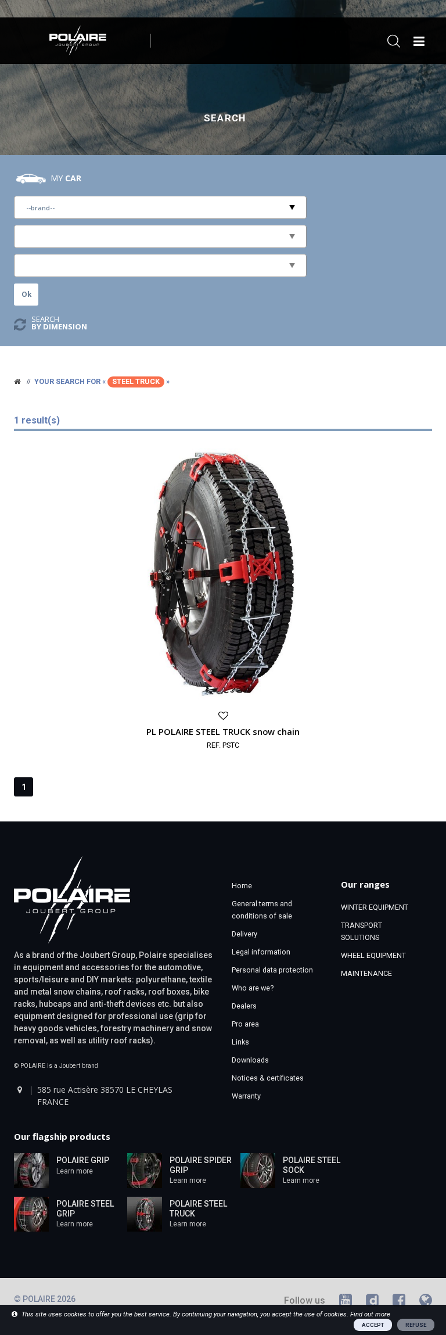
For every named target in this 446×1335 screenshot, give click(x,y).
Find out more (370, 1314)
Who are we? (253, 988)
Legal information (261, 952)
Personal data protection (272, 970)
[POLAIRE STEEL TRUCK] (144, 1213)
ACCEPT (373, 1325)
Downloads (250, 1060)
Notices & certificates (268, 1078)
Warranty (246, 1096)
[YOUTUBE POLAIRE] (345, 1302)
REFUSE (415, 1325)
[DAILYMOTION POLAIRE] (372, 1302)
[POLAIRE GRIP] (31, 1169)
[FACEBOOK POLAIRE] (399, 1302)
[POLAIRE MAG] (425, 1302)
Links (240, 1042)
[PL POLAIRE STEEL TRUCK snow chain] (223, 573)
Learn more (74, 1171)
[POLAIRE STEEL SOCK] (257, 1169)
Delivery (244, 934)
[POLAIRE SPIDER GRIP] (144, 1169)
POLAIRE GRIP (82, 1160)
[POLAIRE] (17, 382)
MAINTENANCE (366, 973)
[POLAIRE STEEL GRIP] (31, 1213)
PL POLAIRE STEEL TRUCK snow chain (223, 731)
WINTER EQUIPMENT (374, 907)
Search (225, 118)
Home (242, 885)
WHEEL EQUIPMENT (373, 955)
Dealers (244, 1006)
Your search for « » (102, 381)
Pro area (245, 1024)
